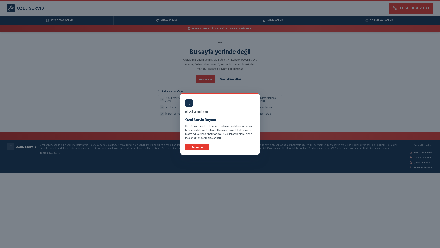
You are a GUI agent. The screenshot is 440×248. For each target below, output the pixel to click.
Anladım (197, 147)
